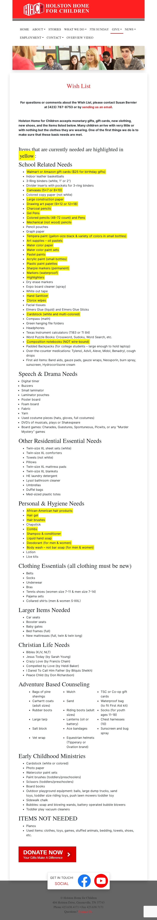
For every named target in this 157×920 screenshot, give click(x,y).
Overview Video (80, 37)
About (37, 29)
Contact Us (85, 911)
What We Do (74, 29)
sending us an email (97, 107)
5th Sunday (99, 29)
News (129, 29)
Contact (54, 37)
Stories (54, 29)
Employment (30, 37)
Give (115, 29)
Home (24, 29)
